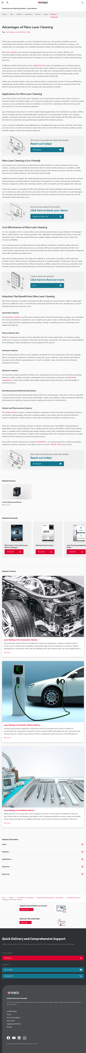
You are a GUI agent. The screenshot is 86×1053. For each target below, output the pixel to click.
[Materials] (81, 851)
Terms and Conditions (13, 1018)
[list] (43, 540)
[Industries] (81, 866)
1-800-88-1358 (55, 444)
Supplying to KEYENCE (14, 1024)
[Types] (81, 844)
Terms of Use (11, 1021)
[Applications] (81, 859)
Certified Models (12, 1011)
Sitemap (9, 1027)
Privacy (9, 1014)
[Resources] (81, 874)
